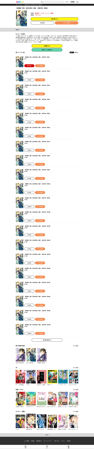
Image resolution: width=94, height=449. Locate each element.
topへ (47, 435)
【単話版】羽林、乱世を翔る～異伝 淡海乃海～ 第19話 (37, 310)
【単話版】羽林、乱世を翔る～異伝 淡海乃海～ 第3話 (37, 85)
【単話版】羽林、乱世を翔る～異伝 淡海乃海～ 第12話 (37, 212)
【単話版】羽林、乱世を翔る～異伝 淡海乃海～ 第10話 (37, 184)
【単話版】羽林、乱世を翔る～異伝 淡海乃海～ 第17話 (37, 282)
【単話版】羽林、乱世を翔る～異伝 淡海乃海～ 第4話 (37, 99)
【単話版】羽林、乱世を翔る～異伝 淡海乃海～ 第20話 (37, 324)
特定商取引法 (39, 440)
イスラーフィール (45, 13)
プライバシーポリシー (47, 440)
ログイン (67, 1)
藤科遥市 (37, 13)
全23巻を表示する (47, 340)
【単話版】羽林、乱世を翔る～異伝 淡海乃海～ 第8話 (37, 155)
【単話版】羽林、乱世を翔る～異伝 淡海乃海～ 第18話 (37, 296)
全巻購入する (47, 46)
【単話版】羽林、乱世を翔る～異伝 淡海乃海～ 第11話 (37, 198)
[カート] (77, 2)
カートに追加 (66, 22)
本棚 (68, 447)
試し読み (42, 22)
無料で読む (29, 65)
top (16, 4)
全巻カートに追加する (47, 49)
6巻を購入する (54, 19)
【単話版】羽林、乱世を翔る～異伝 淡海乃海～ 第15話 (37, 254)
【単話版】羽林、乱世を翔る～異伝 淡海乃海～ (33, 4)
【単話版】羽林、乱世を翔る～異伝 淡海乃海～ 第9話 (37, 169)
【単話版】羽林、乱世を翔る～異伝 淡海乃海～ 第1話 (36, 57)
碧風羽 (51, 13)
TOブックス (38, 15)
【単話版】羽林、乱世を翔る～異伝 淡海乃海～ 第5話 (37, 113)
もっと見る (75, 345)
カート (47, 447)
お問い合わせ (57, 440)
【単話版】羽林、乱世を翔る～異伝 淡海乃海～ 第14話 (37, 240)
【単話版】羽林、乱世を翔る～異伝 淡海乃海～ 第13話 (37, 226)
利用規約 (32, 440)
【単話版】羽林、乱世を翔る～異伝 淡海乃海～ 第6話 (37, 127)
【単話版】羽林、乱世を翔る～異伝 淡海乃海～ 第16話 (37, 268)
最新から (76, 52)
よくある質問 (26, 440)
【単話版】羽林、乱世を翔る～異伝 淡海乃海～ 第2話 (37, 71)
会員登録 (72, 1)
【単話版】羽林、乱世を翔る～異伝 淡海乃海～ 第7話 (37, 141)
